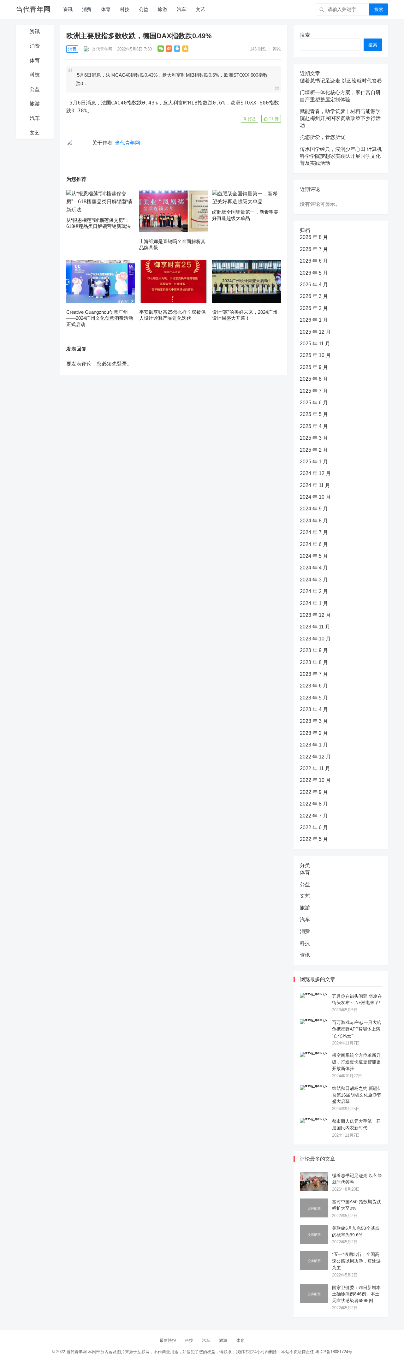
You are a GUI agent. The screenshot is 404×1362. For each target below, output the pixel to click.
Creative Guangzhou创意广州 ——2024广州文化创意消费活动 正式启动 (99, 318)
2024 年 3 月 (314, 579)
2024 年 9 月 (314, 508)
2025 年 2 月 (314, 450)
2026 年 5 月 (314, 273)
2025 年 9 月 (314, 367)
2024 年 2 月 (314, 591)
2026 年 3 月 (314, 296)
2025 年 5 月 (314, 414)
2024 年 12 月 (315, 473)
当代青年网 (33, 9)
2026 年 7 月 (314, 249)
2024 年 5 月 (314, 556)
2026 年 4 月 (314, 284)
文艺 (200, 9)
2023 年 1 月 (314, 744)
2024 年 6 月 (314, 544)
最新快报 (168, 1340)
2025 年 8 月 (314, 379)
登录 (122, 363)
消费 (87, 9)
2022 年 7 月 (314, 815)
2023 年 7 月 (314, 674)
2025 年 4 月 (314, 426)
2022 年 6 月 (314, 827)
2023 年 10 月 (315, 638)
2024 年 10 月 (315, 497)
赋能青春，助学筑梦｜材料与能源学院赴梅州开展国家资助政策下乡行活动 (340, 118)
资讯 (68, 9)
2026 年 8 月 (314, 237)
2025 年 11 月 (315, 343)
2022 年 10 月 (315, 780)
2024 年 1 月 (314, 603)
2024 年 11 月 (315, 485)
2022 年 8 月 (314, 803)
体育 (105, 9)
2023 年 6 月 (314, 685)
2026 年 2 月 (314, 308)
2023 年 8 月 (314, 662)
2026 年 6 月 (314, 261)
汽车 (181, 9)
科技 (124, 9)
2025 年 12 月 (315, 332)
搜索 (378, 9)
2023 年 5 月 (314, 697)
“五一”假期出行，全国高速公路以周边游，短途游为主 (356, 1261)
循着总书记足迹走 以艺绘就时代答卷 (341, 80)
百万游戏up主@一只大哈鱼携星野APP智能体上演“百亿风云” (356, 1029)
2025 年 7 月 (314, 391)
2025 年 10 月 (315, 355)
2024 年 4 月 (314, 567)
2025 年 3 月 (314, 438)
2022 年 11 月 (315, 768)
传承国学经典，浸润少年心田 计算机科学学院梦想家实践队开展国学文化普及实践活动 (341, 156)
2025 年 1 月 (314, 461)
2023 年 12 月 (315, 615)
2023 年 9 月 (314, 650)
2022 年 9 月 (314, 792)
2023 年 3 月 (314, 721)
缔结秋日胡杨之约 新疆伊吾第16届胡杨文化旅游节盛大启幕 (357, 1095)
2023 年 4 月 (314, 709)
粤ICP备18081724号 (333, 1351)
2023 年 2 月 (314, 733)
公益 (143, 9)
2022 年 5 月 (314, 839)
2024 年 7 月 (314, 532)
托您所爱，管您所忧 (322, 137)
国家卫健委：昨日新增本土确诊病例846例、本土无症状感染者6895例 (356, 1294)
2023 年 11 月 (315, 626)
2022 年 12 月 (315, 756)
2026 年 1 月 (314, 320)
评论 (277, 49)
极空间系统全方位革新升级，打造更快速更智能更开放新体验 (356, 1062)
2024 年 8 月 (314, 520)
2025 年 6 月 (314, 402)
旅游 (162, 9)
